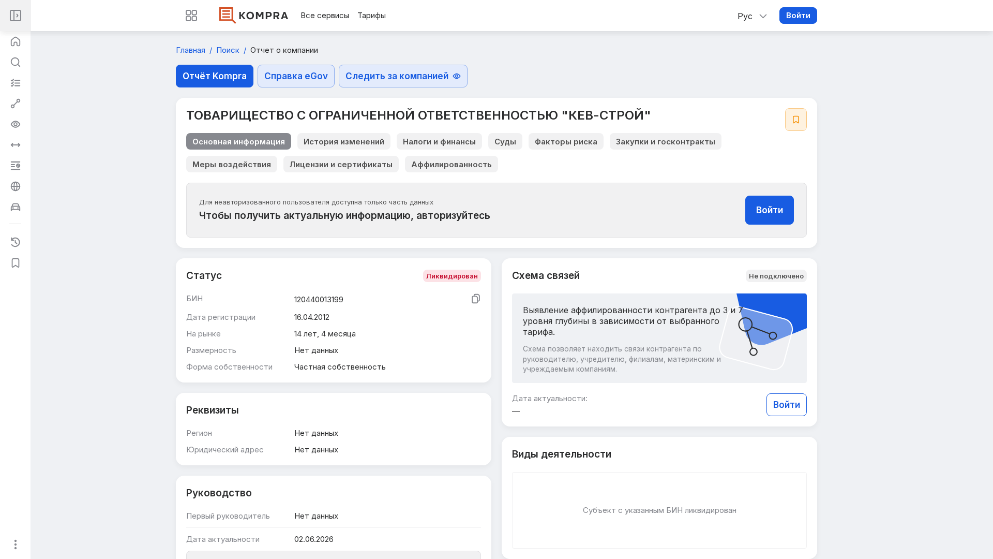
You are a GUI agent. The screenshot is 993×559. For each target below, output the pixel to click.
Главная (191, 50)
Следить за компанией (396, 76)
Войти (798, 15)
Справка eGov (296, 76)
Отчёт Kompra (215, 76)
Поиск (229, 50)
